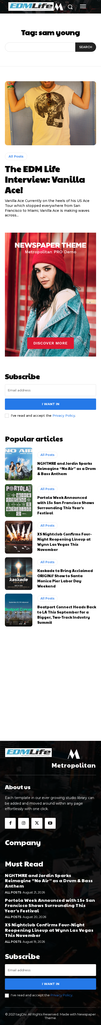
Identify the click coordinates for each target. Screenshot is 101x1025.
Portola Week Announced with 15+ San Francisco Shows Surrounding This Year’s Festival (65, 505)
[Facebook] (10, 823)
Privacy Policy (63, 415)
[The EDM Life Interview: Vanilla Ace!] (50, 113)
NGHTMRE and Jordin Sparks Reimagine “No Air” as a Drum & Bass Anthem (66, 468)
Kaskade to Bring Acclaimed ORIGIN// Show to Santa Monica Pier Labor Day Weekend (65, 578)
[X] (36, 823)
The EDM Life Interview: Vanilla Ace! (45, 179)
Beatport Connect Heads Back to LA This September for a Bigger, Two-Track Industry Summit (66, 614)
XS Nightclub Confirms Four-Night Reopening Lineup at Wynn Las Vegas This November (64, 541)
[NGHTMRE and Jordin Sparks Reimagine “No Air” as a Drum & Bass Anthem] (18, 464)
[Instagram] (23, 823)
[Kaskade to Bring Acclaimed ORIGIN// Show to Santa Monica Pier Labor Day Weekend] (18, 573)
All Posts (16, 156)
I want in (50, 404)
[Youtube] (50, 823)
